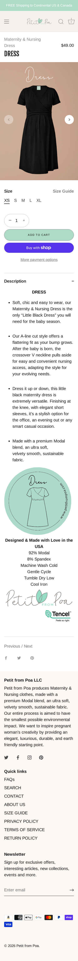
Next (28, 646)
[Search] (61, 22)
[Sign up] (72, 890)
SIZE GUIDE (16, 813)
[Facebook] (18, 757)
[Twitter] (6, 757)
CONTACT (14, 796)
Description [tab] (15, 281)
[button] (8, 119)
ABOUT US (14, 804)
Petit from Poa (27, 946)
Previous (12, 646)
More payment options (39, 260)
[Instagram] (29, 757)
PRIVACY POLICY (21, 821)
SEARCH (12, 787)
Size (39, 191)
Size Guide (63, 191)
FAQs (9, 779)
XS (7, 200)
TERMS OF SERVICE (24, 829)
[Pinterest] (41, 757)
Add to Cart (39, 234)
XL (38, 200)
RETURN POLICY (20, 838)
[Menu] (6, 21)
